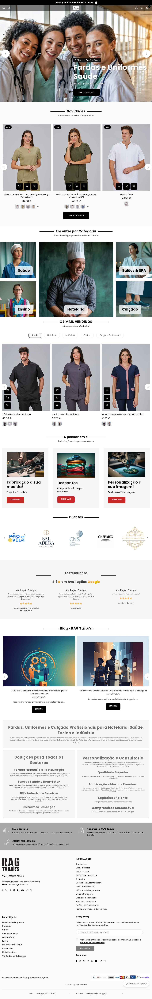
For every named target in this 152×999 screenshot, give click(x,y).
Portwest (132, 788)
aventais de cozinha (48, 774)
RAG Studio (81, 984)
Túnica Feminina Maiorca (65, 414)
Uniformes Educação (39, 807)
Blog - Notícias (83, 867)
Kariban (124, 788)
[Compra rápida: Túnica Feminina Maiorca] (57, 398)
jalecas (59, 774)
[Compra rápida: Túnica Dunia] (119, 186)
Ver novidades (76, 215)
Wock (113, 788)
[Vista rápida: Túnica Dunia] (127, 186)
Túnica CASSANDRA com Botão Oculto (122, 414)
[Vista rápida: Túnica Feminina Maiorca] (57, 405)
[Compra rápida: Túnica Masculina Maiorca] (7, 398)
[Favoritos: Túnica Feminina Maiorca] (57, 390)
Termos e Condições (86, 901)
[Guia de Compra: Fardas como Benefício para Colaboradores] (39, 661)
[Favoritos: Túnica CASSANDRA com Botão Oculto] (107, 390)
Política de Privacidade (87, 905)
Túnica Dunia (119, 194)
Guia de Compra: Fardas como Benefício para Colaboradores (39, 692)
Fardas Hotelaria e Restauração (39, 770)
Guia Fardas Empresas (13, 922)
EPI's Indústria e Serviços (39, 793)
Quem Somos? (83, 871)
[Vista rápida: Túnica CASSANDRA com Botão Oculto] (107, 405)
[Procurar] (9, 8)
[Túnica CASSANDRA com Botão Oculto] (126, 377)
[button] (147, 8)
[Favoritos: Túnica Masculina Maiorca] (7, 390)
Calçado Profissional (110, 335)
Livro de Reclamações (87, 897)
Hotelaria (52, 335)
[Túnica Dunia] (119, 157)
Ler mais (39, 709)
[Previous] (5, 54)
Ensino (87, 335)
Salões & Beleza (10, 933)
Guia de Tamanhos (85, 886)
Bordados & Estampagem (88, 882)
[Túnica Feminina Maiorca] (76, 377)
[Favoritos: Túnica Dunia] (112, 186)
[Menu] (3, 8)
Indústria (70, 335)
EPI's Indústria (8, 937)
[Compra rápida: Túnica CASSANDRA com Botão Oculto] (107, 398)
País (31, 993)
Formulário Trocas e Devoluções (91, 909)
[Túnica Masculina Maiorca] (26, 377)
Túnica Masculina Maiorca (16, 414)
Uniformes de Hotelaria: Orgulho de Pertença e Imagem (113, 690)
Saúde (35, 335)
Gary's (118, 788)
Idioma (79, 993)
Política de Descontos (86, 875)
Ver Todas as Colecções (14, 956)
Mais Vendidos (9, 952)
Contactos (81, 864)
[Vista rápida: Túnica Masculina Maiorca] (7, 405)
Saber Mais (15, 499)
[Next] (146, 54)
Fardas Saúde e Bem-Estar (39, 782)
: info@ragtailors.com (18, 884)
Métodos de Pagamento (88, 890)
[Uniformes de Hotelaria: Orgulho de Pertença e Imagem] (113, 661)
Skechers (106, 788)
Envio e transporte (85, 894)
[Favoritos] (141, 8)
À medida (81, 879)
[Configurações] (136, 8)
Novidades (7, 948)
